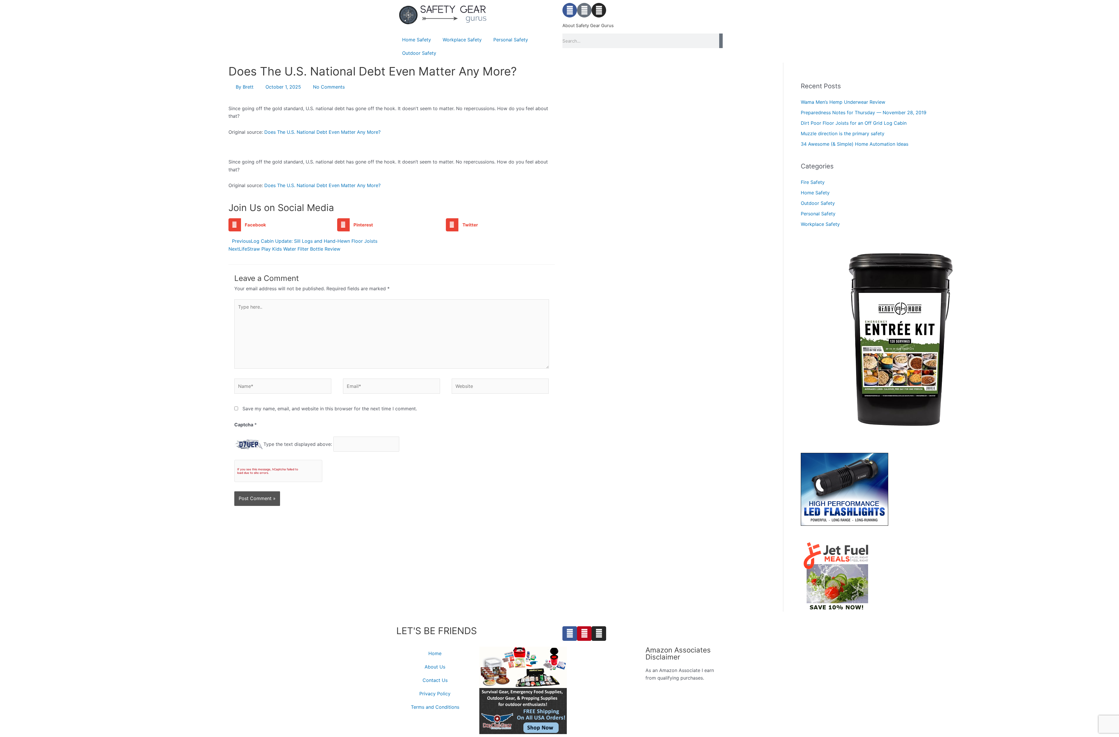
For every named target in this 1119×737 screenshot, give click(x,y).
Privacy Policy (435, 693)
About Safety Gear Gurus (588, 25)
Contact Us (435, 680)
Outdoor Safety (419, 53)
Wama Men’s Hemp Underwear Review (843, 102)
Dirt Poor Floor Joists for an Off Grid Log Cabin (854, 123)
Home (434, 653)
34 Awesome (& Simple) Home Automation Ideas (854, 144)
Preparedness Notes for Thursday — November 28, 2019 (863, 112)
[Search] (721, 41)
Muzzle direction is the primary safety (842, 133)
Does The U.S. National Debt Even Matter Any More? (322, 132)
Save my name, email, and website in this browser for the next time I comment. (329, 408)
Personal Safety (510, 40)
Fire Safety (813, 182)
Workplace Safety (462, 40)
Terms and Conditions (435, 707)
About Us (435, 667)
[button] (282, 224)
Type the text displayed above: (297, 444)
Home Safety (416, 40)
